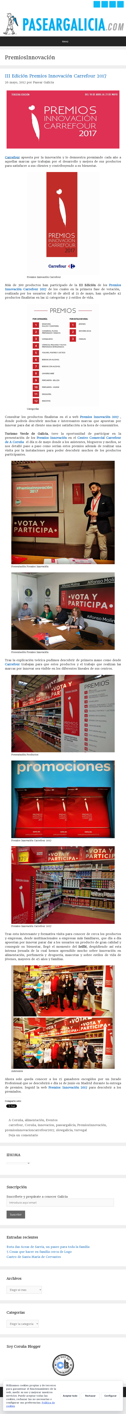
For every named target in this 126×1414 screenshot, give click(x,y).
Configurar (110, 1395)
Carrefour (12, 157)
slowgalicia (64, 1130)
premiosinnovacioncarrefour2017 (29, 1130)
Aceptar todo (70, 1395)
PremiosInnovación (91, 1125)
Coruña (18, 442)
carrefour (16, 1125)
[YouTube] (120, 4)
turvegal (80, 1130)
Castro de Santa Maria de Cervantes (34, 1257)
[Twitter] (104, 4)
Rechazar (90, 1395)
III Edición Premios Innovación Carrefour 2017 (56, 75)
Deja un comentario (23, 1135)
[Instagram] (112, 4)
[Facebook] (97, 4)
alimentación (34, 1120)
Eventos (52, 1120)
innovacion (46, 1125)
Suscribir (16, 1214)
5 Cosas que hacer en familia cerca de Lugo (39, 1251)
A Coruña (16, 1120)
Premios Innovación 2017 (99, 417)
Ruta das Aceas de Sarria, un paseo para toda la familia (48, 1247)
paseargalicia (65, 1125)
